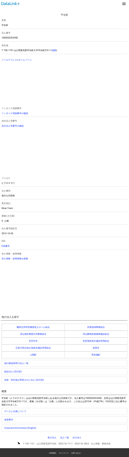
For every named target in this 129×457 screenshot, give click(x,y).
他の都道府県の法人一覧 (16, 363)
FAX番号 (6, 246)
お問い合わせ (76, 453)
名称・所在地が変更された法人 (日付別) (24, 380)
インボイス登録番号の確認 (15, 113)
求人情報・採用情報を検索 (15, 258)
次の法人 (77, 437)
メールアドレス (9, 60)
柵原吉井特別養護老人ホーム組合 (33, 327)
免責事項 (8, 419)
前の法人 (52, 437)
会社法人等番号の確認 (13, 126)
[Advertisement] (34, 84)
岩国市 (96, 348)
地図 (54, 50)
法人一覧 (64, 437)
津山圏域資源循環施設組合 (96, 334)
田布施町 (96, 354)
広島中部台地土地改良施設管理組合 (33, 348)
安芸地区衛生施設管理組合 (96, 341)
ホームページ (25, 60)
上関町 (33, 354)
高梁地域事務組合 (96, 327)
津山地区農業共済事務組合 (33, 334)
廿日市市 (33, 341)
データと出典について (15, 411)
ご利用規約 (52, 453)
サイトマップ (63, 453)
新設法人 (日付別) (13, 371)
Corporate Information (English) (20, 428)
